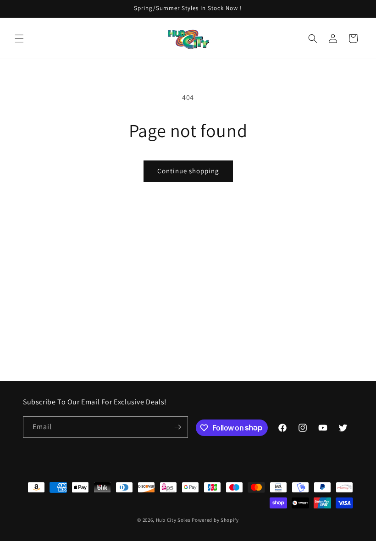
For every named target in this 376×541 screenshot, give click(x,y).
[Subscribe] (177, 427)
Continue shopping (188, 170)
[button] (19, 38)
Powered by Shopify (215, 520)
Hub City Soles (173, 520)
